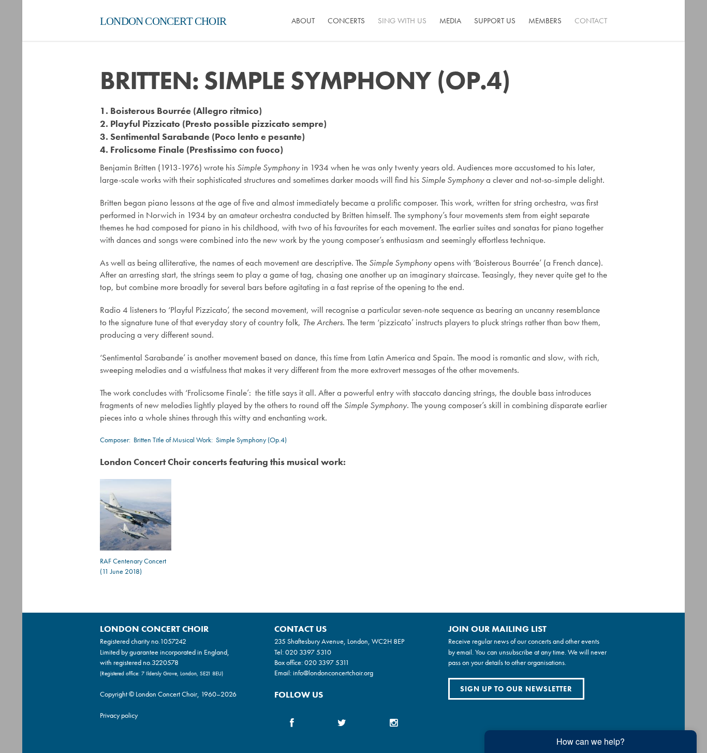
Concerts (346, 20)
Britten (142, 439)
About (303, 20)
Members (545, 20)
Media (450, 20)
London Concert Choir (163, 21)
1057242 (173, 641)
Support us (494, 20)
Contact (591, 20)
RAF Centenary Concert (133, 561)
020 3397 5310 (308, 652)
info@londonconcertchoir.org (333, 672)
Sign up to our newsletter (516, 688)
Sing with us (402, 20)
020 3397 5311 (326, 662)
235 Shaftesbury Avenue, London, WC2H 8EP (339, 641)
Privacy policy (119, 715)
